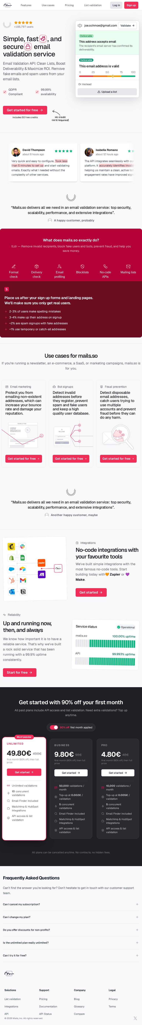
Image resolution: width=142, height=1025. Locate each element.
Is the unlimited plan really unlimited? (26, 942)
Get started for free (22, 110)
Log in (116, 5)
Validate (126, 25)
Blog (77, 999)
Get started (89, 592)
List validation (12, 999)
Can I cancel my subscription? (21, 904)
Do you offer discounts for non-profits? (26, 930)
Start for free (17, 672)
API (6, 1014)
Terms (112, 1006)
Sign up (131, 5)
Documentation (48, 1006)
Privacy (113, 999)
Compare (79, 1014)
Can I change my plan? (16, 917)
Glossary (79, 1006)
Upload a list (109, 91)
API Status (45, 1014)
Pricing (43, 999)
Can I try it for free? (14, 955)
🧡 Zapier (112, 574)
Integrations (87, 543)
